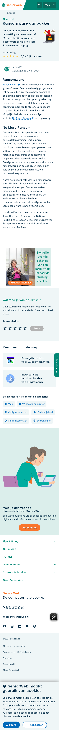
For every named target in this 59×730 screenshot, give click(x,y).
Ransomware (10, 84)
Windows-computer (33, 404)
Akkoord (11, 725)
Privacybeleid (9, 664)
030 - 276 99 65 (15, 607)
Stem (37, 328)
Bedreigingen (44, 421)
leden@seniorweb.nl (17, 617)
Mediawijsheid (45, 412)
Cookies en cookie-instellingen (17, 652)
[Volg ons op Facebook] (4, 626)
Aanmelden (29, 527)
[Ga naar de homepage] (14, 5)
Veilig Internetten (17, 412)
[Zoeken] (39, 5)
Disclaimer (8, 658)
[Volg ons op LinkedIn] (19, 626)
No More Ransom (21, 118)
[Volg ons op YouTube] (27, 626)
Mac (10, 404)
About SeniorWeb (11, 670)
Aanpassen (36, 725)
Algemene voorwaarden (14, 646)
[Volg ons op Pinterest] (34, 626)
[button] (5, 328)
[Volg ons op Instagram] (12, 626)
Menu (48, 5)
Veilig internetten (17, 421)
